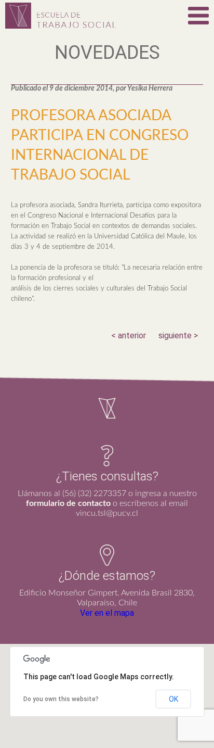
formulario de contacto (68, 503)
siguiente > (178, 335)
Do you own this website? (61, 699)
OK (173, 699)
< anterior (128, 335)
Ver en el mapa (107, 613)
